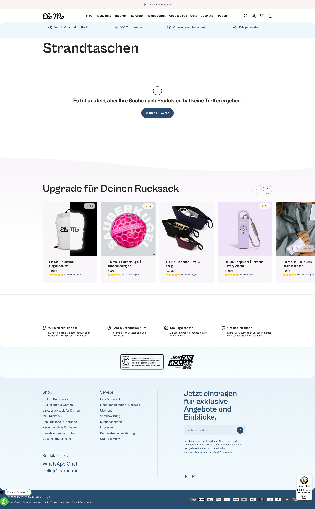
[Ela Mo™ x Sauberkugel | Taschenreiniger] (128, 229)
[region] (157, 242)
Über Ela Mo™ (110, 438)
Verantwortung (110, 416)
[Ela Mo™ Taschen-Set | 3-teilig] (186, 229)
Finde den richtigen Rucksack (120, 404)
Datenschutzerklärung (196, 452)
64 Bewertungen (246, 274)
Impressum (107, 427)
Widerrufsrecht (14, 502)
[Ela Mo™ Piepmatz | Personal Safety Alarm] (245, 229)
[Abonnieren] (240, 430)
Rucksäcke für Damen (58, 404)
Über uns (106, 410)
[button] (262, 15)
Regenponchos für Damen (60, 427)
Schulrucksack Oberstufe (60, 422)
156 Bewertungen (305, 274)
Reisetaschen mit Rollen (59, 433)
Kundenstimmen (111, 422)
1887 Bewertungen (72, 274)
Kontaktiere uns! (77, 335)
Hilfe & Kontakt (110, 399)
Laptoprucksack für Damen (61, 410)
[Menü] (310, 477)
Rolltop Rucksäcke (55, 399)
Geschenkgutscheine (57, 438)
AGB (46, 502)
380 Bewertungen (130, 274)
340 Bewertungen (188, 274)
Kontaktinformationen (81, 502)
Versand (54, 502)
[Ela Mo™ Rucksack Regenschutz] (70, 229)
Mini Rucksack (52, 416)
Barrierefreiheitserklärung (117, 433)
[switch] (304, 497)
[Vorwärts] (267, 189)
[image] (157, 361)
